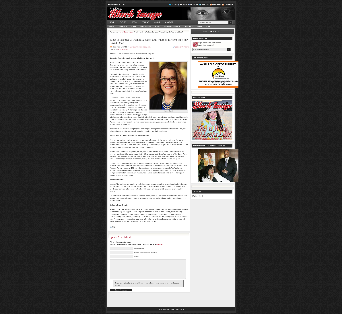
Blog (208, 26)
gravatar (159, 244)
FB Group (194, 4)
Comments (229, 4)
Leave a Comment (182, 47)
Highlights (189, 26)
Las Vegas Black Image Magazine (146, 12)
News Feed (216, 4)
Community (123, 26)
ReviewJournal (174, 309)
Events (123, 22)
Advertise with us (211, 31)
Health (157, 26)
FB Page (183, 4)
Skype (174, 4)
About (157, 22)
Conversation (145, 26)
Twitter (205, 4)
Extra (199, 26)
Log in (182, 309)
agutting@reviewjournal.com (140, 47)
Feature (112, 26)
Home (112, 22)
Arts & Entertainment (172, 26)
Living (133, 26)
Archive (145, 22)
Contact (169, 22)
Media (134, 22)
